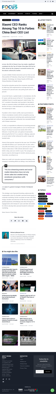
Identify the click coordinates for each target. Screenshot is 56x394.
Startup (27, 13)
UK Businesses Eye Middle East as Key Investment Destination (9, 297)
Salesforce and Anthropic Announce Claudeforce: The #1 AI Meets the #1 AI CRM (50, 91)
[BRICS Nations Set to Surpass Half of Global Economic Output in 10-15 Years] (28, 309)
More (40, 13)
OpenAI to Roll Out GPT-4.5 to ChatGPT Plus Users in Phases (27, 297)
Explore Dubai (42, 196)
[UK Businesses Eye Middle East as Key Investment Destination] (10, 286)
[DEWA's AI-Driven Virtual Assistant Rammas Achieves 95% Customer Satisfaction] (28, 338)
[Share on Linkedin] (27, 220)
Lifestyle (49, 107)
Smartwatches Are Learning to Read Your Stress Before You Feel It (50, 180)
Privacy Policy (23, 368)
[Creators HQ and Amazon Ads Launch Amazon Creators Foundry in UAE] (42, 59)
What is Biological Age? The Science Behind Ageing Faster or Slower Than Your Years (50, 163)
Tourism (34, 13)
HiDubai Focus (9, 389)
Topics (21, 359)
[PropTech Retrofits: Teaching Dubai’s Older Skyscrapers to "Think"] (42, 147)
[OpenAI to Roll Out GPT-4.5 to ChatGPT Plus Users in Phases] (28, 286)
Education (41, 193)
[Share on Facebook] (11, 220)
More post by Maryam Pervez (17, 243)
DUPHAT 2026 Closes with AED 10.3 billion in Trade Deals (50, 43)
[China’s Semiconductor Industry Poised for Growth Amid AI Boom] (10, 309)
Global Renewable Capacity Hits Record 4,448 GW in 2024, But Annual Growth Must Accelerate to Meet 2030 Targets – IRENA (9, 272)
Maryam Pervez (6, 36)
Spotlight (48, 213)
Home (4, 13)
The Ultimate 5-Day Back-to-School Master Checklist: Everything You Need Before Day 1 (50, 114)
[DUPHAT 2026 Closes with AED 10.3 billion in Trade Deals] (42, 44)
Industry (20, 13)
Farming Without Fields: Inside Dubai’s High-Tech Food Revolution (50, 131)
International (6, 20)
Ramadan (48, 211)
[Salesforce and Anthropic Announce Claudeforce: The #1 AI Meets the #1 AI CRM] (42, 92)
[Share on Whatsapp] (19, 220)
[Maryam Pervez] (5, 238)
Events (48, 38)
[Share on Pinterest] (23, 220)
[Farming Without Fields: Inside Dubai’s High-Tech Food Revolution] (42, 132)
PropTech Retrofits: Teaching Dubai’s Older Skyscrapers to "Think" (50, 146)
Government (12, 13)
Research (4, 293)
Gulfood (50, 203)
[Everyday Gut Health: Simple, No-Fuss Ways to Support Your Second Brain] (42, 30)
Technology (15, 20)
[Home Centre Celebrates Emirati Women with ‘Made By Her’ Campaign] (42, 76)
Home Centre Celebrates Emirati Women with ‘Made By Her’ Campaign (50, 74)
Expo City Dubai (43, 198)
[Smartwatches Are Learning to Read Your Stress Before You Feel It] (42, 181)
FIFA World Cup (43, 201)
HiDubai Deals (23, 363)
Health (48, 23)
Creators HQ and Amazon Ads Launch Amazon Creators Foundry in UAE (50, 59)
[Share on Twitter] (15, 220)
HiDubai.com (23, 361)
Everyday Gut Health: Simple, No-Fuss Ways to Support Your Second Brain (50, 28)
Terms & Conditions (25, 366)
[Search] (52, 14)
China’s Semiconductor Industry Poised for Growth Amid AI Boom (9, 320)
